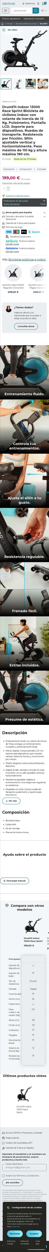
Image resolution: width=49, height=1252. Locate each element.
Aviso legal (38, 1242)
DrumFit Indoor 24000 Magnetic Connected (13, 286)
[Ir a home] (2, 24)
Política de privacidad (25, 1242)
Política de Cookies (11, 1242)
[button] (45, 84)
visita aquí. (16, 1226)
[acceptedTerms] (3, 1176)
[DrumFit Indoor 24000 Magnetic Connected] (13, 272)
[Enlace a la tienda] (8, 3)
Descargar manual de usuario (16, 183)
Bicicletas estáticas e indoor (27, 259)
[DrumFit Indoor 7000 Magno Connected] (38, 272)
